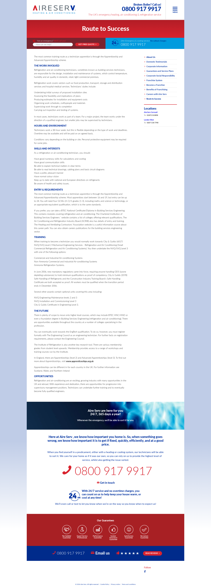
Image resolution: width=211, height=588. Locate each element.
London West (149, 120)
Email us (102, 553)
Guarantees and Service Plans (160, 71)
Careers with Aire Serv (156, 94)
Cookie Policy (104, 584)
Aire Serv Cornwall (150, 112)
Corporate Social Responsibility (160, 76)
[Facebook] (145, 571)
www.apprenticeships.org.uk (80, 361)
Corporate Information (156, 66)
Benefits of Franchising (156, 90)
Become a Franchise (155, 85)
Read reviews (151, 553)
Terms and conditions (129, 584)
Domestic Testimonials (156, 62)
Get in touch (107, 482)
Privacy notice (115, 584)
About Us (150, 57)
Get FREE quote (86, 44)
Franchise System (154, 80)
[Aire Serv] (54, 9)
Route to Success (153, 99)
